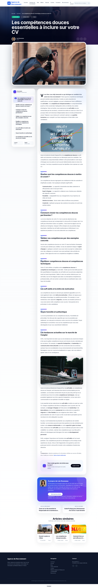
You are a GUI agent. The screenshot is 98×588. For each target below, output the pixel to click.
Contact (52, 568)
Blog (52, 565)
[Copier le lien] (84, 39)
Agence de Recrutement (14, 3)
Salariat (47, 2)
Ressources (53, 573)
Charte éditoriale (54, 566)
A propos (53, 561)
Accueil (13, 13)
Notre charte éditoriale (60, 455)
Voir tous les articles (56, 494)
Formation (58, 2)
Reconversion (65, 2)
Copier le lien (75, 465)
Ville (38, 2)
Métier (42, 2)
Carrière (26, 2)
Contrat (52, 2)
